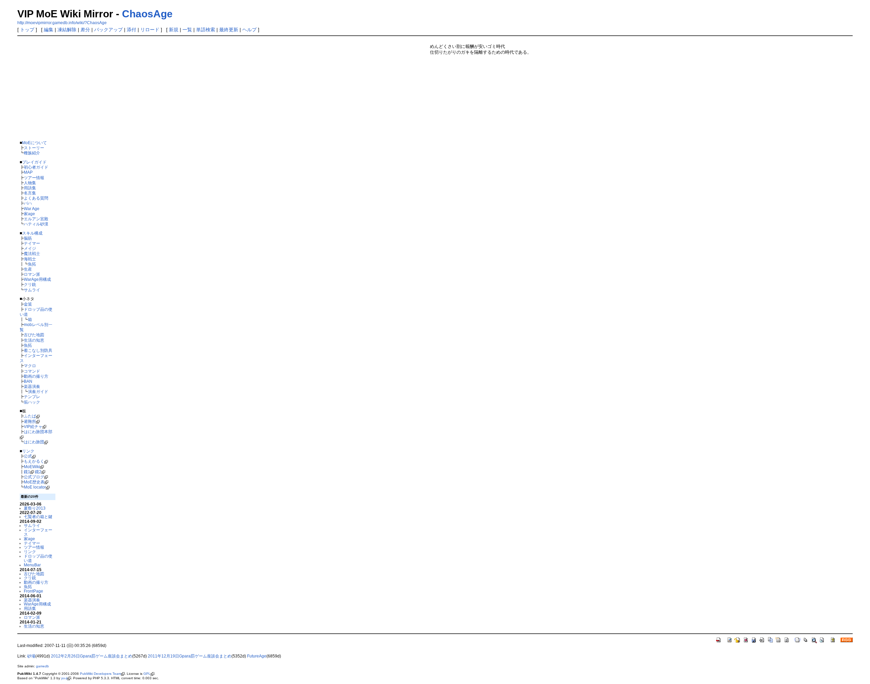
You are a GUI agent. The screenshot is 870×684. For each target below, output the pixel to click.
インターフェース (38, 532)
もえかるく (34, 461)
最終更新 (228, 29)
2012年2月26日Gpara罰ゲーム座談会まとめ (91, 656)
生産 (28, 269)
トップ (27, 29)
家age (29, 213)
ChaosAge (147, 13)
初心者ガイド (36, 167)
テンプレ (32, 396)
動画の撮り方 (36, 376)
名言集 (30, 193)
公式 (28, 456)
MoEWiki (32, 466)
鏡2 (38, 471)
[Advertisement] (222, 87)
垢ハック (32, 402)
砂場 (31, 656)
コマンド (32, 371)
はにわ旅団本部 (38, 431)
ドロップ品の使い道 (38, 558)
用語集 (30, 188)
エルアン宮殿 (36, 219)
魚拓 (32, 264)
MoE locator (35, 487)
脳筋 (28, 238)
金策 (28, 304)
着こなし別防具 (38, 350)
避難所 (30, 421)
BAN (28, 381)
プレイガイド (34, 162)
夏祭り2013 (35, 508)
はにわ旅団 (34, 442)
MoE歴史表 (34, 482)
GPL (147, 674)
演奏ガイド (38, 391)
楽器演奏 (32, 386)
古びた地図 (34, 334)
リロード (149, 29)
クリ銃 (30, 284)
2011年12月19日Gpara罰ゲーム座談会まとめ (189, 656)
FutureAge (256, 656)
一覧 (187, 29)
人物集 (30, 183)
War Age (31, 208)
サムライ (32, 290)
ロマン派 (32, 274)
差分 (85, 29)
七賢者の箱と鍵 (38, 516)
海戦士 (30, 259)
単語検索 (205, 29)
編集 (48, 29)
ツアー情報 (34, 177)
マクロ (30, 365)
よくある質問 (36, 198)
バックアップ (108, 29)
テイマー (32, 243)
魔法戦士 (32, 253)
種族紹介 (32, 153)
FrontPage (33, 591)
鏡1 (27, 471)
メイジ (30, 248)
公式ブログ (34, 477)
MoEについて (34, 142)
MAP (28, 172)
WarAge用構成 (37, 279)
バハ (28, 203)
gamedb (42, 666)
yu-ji (64, 678)
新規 (173, 29)
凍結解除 (66, 29)
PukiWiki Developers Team (100, 674)
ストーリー (34, 148)
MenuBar (32, 565)
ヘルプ (249, 29)
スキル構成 (32, 233)
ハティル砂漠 (36, 224)
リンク (28, 451)
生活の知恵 (34, 340)
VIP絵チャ (33, 426)
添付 (131, 29)
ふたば (30, 416)
